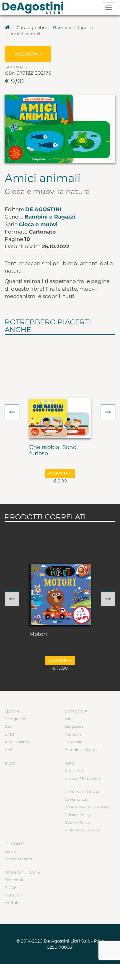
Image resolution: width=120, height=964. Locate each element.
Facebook (14, 879)
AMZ (9, 749)
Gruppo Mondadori (82, 778)
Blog (10, 763)
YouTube (13, 902)
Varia (69, 718)
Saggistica (74, 726)
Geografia (73, 742)
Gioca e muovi (38, 224)
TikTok (10, 887)
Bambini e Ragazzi (73, 27)
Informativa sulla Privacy (87, 807)
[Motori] (60, 594)
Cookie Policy (77, 822)
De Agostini (43, 209)
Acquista (27, 54)
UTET (9, 734)
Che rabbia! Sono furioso (52, 450)
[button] (12, 412)
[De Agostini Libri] (7, 27)
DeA (9, 726)
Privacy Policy (78, 814)
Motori (38, 634)
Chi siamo (74, 770)
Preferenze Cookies (82, 830)
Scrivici (11, 851)
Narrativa (73, 734)
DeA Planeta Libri (34, 7)
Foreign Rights (18, 859)
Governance (76, 799)
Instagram (14, 895)
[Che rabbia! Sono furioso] (60, 418)
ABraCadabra (17, 742)
